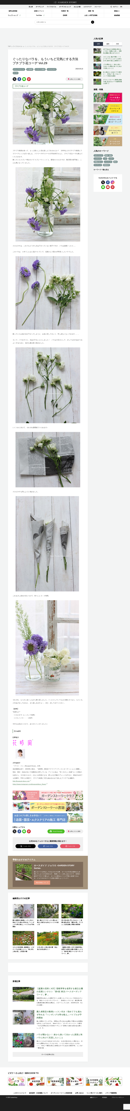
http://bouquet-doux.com (21, 781)
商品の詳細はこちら (41, 882)
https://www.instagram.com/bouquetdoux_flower (29, 784)
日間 (98, 44)
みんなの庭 (77, 6)
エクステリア (88, 6)
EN (121, 6)
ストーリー (98, 6)
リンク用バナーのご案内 (94, 1093)
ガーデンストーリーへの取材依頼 (61, 1093)
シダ (105, 158)
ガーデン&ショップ (65, 6)
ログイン (115, 6)
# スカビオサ (51, 69)
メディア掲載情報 (111, 1093)
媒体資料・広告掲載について (38, 1093)
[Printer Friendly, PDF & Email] (56, 831)
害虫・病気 (108, 155)
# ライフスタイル (19, 69)
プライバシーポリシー (118, 1097)
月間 (117, 44)
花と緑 (31, 6)
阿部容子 (106, 165)
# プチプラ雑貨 (40, 69)
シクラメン (98, 158)
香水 (115, 162)
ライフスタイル (51, 6)
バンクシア (108, 162)
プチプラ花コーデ (21, 86)
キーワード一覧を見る (101, 169)
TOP (9, 46)
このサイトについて (19, 1093)
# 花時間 (29, 69)
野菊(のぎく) (98, 162)
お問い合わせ (79, 1093)
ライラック (98, 165)
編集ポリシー (94, 1097)
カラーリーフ (98, 155)
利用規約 (104, 1097)
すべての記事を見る (47, 1054)
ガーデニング (40, 6)
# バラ (16, 73)
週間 (107, 44)
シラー (111, 158)
